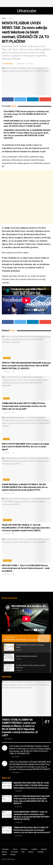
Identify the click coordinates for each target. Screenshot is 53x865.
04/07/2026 (6, 453)
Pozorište (14, 852)
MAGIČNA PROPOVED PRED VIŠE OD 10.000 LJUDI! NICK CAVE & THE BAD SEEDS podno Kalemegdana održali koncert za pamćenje (31, 785)
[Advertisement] (26, 3)
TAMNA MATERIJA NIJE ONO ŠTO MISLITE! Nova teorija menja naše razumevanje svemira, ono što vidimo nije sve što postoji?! (24, 406)
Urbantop (5, 849)
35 (13, 574)
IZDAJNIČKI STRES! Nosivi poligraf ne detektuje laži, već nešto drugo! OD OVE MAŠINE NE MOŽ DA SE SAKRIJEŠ (26, 114)
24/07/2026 (6, 412)
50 (13, 412)
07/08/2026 (6, 372)
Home (4, 18)
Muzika (7, 358)
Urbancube (26, 11)
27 (13, 453)
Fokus (11, 18)
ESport (31, 852)
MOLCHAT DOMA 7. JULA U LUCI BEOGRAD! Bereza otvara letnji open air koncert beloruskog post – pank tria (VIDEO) (26, 568)
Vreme (4, 854)
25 (13, 534)
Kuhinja (13, 854)
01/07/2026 (6, 574)
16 (13, 372)
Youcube (40, 852)
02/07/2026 (6, 493)
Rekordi (44, 849)
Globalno (24, 849)
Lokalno (7, 520)
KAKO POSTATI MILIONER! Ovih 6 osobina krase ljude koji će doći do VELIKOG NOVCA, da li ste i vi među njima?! (25, 447)
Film (23, 852)
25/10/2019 (21, 64)
